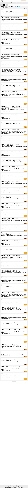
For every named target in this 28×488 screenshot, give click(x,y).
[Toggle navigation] (27, 1)
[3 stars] (5, 6)
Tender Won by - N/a (3, 256)
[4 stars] (6, 6)
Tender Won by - (3, 11)
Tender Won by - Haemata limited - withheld (6, 70)
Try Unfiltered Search (17, 6)
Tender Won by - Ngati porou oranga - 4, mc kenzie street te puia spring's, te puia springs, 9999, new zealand (14, 107)
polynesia (12, 6)
